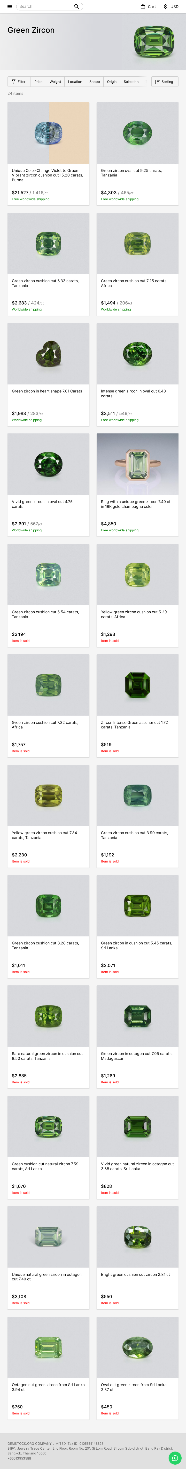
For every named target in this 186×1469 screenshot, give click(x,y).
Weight (55, 82)
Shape (94, 82)
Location (75, 82)
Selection (131, 82)
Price (38, 82)
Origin (111, 82)
